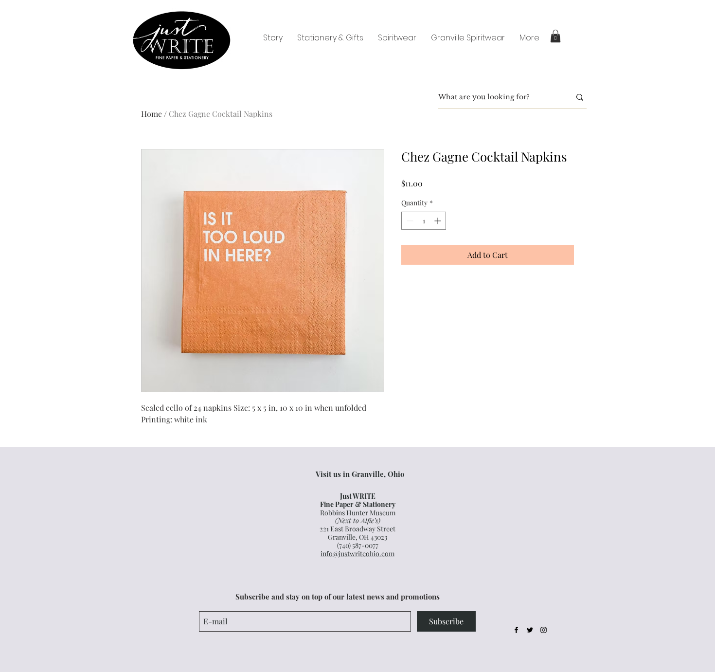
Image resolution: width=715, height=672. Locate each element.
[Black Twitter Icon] (530, 630)
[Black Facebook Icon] (516, 630)
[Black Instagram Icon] (543, 630)
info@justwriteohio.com (357, 553)
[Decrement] (409, 220)
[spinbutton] (423, 220)
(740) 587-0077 (357, 545)
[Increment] (438, 220)
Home (151, 114)
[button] (555, 36)
